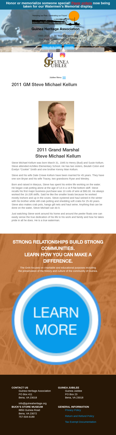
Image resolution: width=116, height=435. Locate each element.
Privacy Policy (73, 410)
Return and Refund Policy (79, 416)
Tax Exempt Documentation (80, 421)
